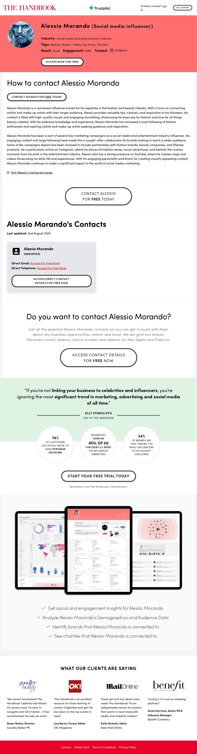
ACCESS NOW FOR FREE (62, 62)
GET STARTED (182, 7)
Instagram (121, 50)
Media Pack (81, 747)
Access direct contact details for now (51, 281)
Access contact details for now (98, 357)
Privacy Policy (127, 747)
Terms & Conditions (104, 747)
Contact (66, 747)
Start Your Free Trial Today (98, 475)
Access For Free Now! (45, 263)
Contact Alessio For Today (37, 97)
